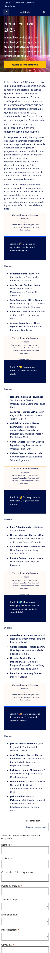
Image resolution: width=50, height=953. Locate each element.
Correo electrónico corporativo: (17, 872)
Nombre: (5, 844)
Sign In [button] (7, 3)
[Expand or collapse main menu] (6, 12)
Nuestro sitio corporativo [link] (24, 3)
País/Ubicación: (9, 929)
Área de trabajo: (9, 899)
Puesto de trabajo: (10, 885)
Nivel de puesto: (9, 914)
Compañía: (6, 944)
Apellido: (5, 858)
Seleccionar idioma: (33, 820)
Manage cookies (25, 236)
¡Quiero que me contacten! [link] (25, 64)
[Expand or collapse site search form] (44, 12)
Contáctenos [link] (10, 6)
